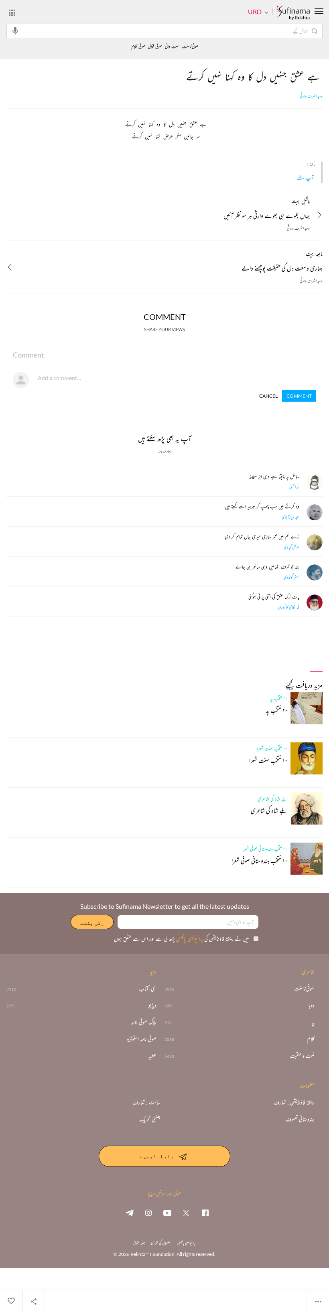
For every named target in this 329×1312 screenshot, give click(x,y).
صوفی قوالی (155, 47)
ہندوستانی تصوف (300, 1119)
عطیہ (152, 1056)
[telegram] (129, 1212)
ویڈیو (152, 1005)
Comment (299, 396)
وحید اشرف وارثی (311, 96)
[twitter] (186, 1212)
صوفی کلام (138, 47)
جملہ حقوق (139, 1242)
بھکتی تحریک (149, 1119)
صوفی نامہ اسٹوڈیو (141, 1039)
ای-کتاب (147, 988)
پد (313, 1022)
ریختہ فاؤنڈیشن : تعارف (294, 1102)
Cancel (268, 396)
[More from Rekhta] (12, 12)
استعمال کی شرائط (161, 1242)
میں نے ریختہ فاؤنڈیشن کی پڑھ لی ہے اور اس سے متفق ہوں (181, 938)
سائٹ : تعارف (146, 1102)
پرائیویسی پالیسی (189, 938)
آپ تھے (305, 177)
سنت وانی (172, 47)
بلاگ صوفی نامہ (143, 1022)
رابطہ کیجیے (156, 1155)
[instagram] (148, 1212)
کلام (311, 1039)
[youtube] (167, 1212)
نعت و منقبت (302, 1056)
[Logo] (293, 13)
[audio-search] (15, 30)
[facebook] (205, 1212)
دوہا (312, 1005)
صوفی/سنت (190, 47)
